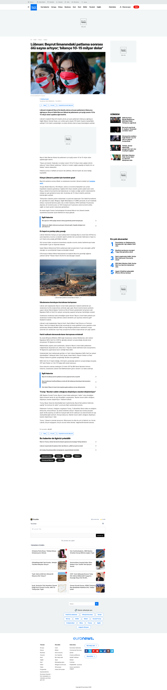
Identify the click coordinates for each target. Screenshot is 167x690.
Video (41, 667)
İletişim (72, 660)
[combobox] (91, 2)
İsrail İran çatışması (71, 614)
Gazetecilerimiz (44, 672)
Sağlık (99, 7)
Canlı (136, 7)
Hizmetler (57, 644)
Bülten (56, 650)
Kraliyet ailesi (70, 623)
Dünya (60, 7)
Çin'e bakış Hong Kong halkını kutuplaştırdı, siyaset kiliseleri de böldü (59, 450)
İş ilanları (72, 662)
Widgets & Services (60, 664)
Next (79, 7)
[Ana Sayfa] (31, 39)
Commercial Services (76, 650)
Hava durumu (59, 652)
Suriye (100, 614)
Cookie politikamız (75, 655)
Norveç (68, 618)
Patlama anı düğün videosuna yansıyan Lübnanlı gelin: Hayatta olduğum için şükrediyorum (63, 225)
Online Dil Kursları (60, 669)
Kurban (58, 456)
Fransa (90, 623)
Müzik (86, 618)
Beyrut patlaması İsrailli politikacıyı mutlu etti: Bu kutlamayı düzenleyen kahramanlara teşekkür (66, 381)
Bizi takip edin (59, 657)
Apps (56, 660)
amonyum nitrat (46, 456)
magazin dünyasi (83, 627)
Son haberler (45, 7)
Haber (35, 39)
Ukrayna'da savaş (87, 614)
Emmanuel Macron (47, 460)
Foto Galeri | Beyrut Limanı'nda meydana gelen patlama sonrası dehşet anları (63, 387)
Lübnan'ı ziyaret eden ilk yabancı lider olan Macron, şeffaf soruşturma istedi (61, 446)
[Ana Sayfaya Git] (34, 7)
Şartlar (71, 652)
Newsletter (90, 656)
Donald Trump (97, 618)
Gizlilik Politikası (74, 657)
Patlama (77, 456)
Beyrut (68, 456)
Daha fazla (73, 644)
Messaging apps (59, 662)
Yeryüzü (92, 7)
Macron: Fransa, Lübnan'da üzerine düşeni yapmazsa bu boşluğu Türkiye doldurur (63, 442)
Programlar (43, 669)
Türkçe (31, 2)
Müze (81, 623)
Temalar (42, 644)
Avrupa (53, 7)
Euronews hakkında (75, 648)
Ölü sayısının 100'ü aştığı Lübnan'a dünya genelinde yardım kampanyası (62, 220)
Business (68, 7)
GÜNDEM (114, 114)
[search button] (82, 2)
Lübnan (45, 39)
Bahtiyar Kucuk (45, 99)
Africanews (58, 667)
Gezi (74, 7)
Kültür (85, 7)
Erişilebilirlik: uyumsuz (76, 664)
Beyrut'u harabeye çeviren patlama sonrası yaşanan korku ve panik (61, 376)
